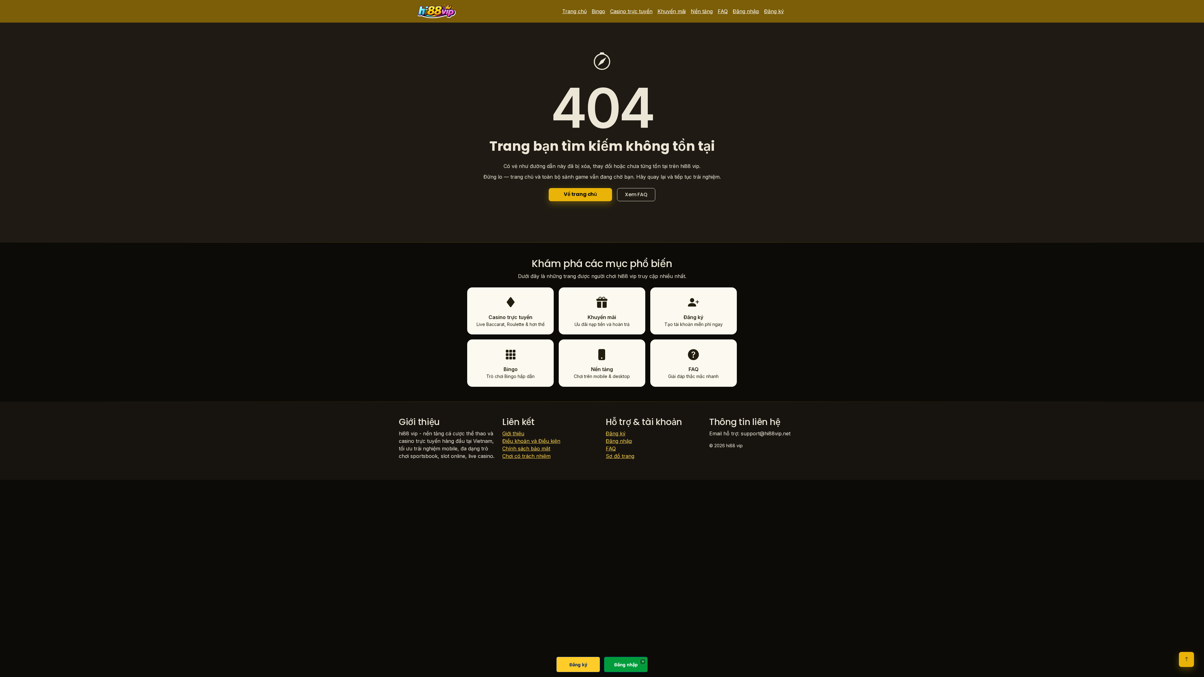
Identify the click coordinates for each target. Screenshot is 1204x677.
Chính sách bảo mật (526, 448)
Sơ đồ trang (620, 456)
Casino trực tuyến (631, 11)
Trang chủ (574, 11)
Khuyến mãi (671, 11)
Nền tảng (702, 11)
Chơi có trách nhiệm (526, 456)
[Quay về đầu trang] (1186, 659)
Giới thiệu (513, 433)
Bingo (598, 11)
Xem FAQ (636, 194)
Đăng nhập (746, 11)
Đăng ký (774, 11)
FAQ (723, 11)
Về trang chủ (580, 194)
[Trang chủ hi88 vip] (437, 11)
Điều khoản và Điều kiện (531, 441)
